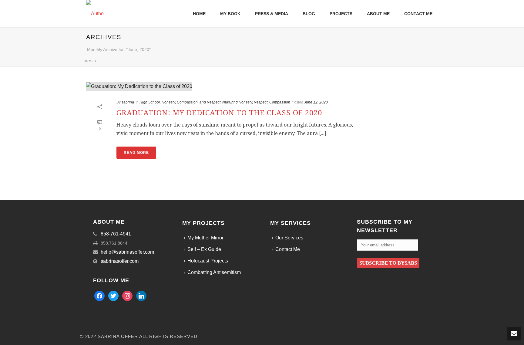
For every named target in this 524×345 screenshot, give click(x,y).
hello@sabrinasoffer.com (127, 252)
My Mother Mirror (205, 237)
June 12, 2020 (316, 102)
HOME (199, 13)
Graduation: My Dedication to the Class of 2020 (219, 113)
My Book (230, 13)
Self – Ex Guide (204, 249)
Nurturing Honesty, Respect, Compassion (256, 102)
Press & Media (271, 13)
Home (89, 61)
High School (149, 102)
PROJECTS (341, 13)
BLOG (309, 13)
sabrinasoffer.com (120, 261)
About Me (378, 13)
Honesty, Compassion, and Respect (191, 102)
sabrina (128, 102)
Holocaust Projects (207, 260)
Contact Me (418, 13)
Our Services (289, 237)
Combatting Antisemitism (214, 272)
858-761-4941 (116, 233)
